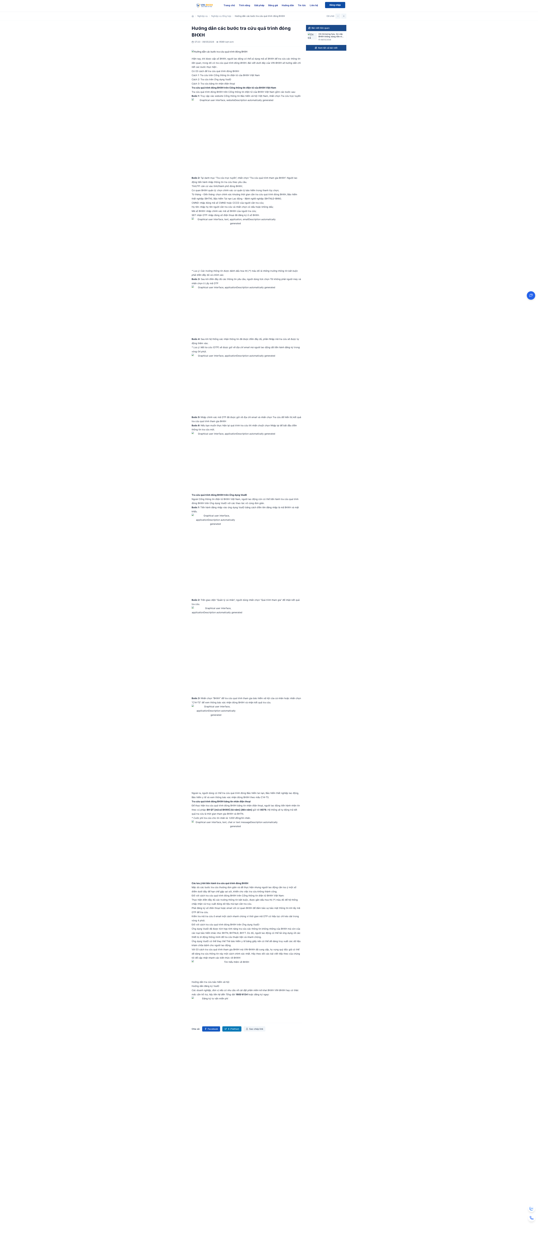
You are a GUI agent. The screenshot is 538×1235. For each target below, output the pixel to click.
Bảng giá (273, 5)
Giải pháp (259, 5)
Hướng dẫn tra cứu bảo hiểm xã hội (210, 982)
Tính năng (244, 5)
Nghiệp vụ (202, 16)
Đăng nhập (335, 5)
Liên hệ (314, 5)
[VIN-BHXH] (204, 5)
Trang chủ (229, 5)
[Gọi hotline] (531, 1218)
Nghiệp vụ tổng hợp (221, 16)
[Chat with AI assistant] (531, 295)
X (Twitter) (233, 1029)
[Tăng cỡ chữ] (343, 16)
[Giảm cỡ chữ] (337, 16)
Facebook (213, 1029)
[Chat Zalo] (531, 1208)
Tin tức (302, 5)
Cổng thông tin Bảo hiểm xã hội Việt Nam (246, 96)
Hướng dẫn (288, 5)
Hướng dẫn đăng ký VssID (205, 986)
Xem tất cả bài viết (328, 47)
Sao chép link (256, 1029)
